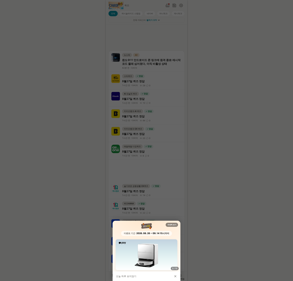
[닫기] (175, 276)
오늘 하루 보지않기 (126, 276)
